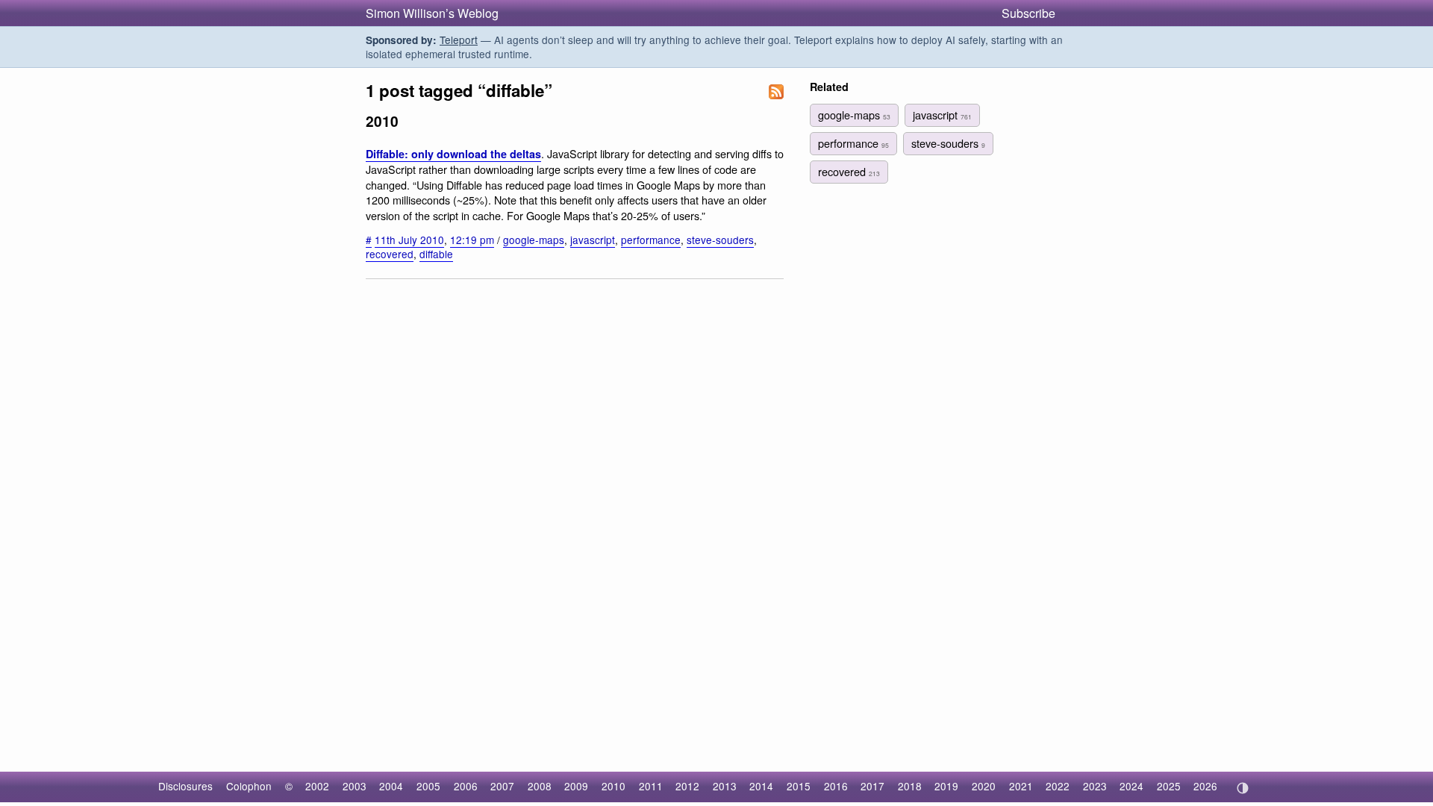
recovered (389, 253)
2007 (502, 785)
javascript (592, 239)
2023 (1095, 785)
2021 (1021, 785)
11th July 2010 (409, 239)
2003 (354, 785)
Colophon (249, 785)
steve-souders (720, 239)
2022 (1058, 785)
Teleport (459, 39)
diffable (436, 253)
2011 (651, 785)
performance (651, 239)
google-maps (533, 239)
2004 (391, 785)
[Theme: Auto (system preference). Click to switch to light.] (1242, 788)
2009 (576, 785)
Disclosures (185, 785)
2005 (428, 785)
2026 (1205, 785)
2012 (687, 785)
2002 (317, 785)
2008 (540, 785)
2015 (799, 785)
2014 (761, 785)
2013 (725, 785)
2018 (910, 785)
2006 (466, 785)
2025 (1169, 785)
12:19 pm (472, 239)
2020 (984, 785)
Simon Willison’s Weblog (432, 13)
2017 (872, 785)
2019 (946, 785)
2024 (1131, 785)
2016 (836, 785)
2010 (613, 785)
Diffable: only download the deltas (453, 153)
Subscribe (1028, 13)
